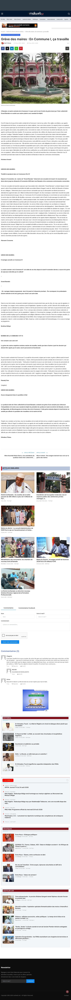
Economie (42, 19)
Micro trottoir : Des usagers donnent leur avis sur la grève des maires (53, 456)
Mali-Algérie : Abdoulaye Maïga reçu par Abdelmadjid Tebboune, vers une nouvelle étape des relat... (35, 802)
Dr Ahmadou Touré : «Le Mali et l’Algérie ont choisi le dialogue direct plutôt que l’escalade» (41, 724)
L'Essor (16, 727)
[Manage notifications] (67, 991)
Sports (66, 19)
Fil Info (3, 19)
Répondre (15, 666)
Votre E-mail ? (41, 613)
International (51, 19)
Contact (66, 995)
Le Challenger (18, 836)
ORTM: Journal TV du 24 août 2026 (16, 787)
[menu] (2, 14)
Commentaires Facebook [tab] (27, 608)
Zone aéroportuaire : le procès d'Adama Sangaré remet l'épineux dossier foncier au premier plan (41, 897)
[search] (69, 14)
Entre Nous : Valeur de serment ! (26, 875)
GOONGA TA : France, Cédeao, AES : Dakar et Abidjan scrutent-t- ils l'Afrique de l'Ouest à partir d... (41, 845)
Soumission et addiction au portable (27, 744)
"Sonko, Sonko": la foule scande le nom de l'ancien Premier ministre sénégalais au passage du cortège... (41, 927)
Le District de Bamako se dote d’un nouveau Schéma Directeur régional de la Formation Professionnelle (15, 593)
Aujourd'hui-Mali (18, 848)
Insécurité (60, 19)
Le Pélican (17, 755)
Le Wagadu (17, 900)
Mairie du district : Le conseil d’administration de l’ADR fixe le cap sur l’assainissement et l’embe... (17, 529)
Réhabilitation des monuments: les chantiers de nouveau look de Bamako (16, 560)
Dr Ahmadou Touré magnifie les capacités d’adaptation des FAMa (36, 764)
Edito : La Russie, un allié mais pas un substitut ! (31, 754)
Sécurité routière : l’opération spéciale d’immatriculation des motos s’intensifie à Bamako (41, 907)
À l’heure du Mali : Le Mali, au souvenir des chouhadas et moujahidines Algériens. (38, 734)
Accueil (3, 31)
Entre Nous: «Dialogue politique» (26, 834)
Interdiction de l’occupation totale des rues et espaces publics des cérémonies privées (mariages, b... (51, 496)
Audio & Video (27, 19)
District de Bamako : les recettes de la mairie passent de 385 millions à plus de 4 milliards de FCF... (16, 496)
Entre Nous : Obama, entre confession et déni (30, 855)
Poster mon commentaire (10, 642)
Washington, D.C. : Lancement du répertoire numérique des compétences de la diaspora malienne (34, 816)
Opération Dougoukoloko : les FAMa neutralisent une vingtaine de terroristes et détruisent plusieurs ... (41, 937)
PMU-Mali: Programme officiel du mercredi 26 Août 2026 (23, 809)
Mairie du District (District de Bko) (15, 31)
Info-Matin (3, 563)
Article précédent (29, 452)
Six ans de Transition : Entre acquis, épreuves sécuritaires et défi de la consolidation (38, 865)
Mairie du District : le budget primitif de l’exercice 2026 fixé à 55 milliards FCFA (53, 560)
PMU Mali (9, 19)
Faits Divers (17, 19)
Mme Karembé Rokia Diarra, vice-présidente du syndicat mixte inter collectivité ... (19, 456)
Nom (2, 613)
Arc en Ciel (39, 501)
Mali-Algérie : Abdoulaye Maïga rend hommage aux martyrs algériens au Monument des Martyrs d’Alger (34, 794)
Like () (23, 666)
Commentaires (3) (10, 651)
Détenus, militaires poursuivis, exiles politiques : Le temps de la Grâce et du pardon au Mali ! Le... (40, 917)
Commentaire (5, 621)
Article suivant (41, 452)
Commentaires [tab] (8, 608)
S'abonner (30, 981)
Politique (35, 19)
